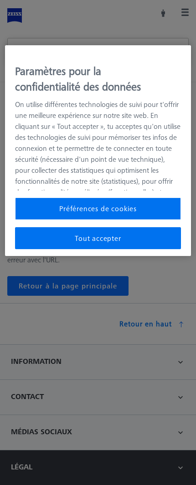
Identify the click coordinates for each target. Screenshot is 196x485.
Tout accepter (98, 238)
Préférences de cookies (98, 208)
